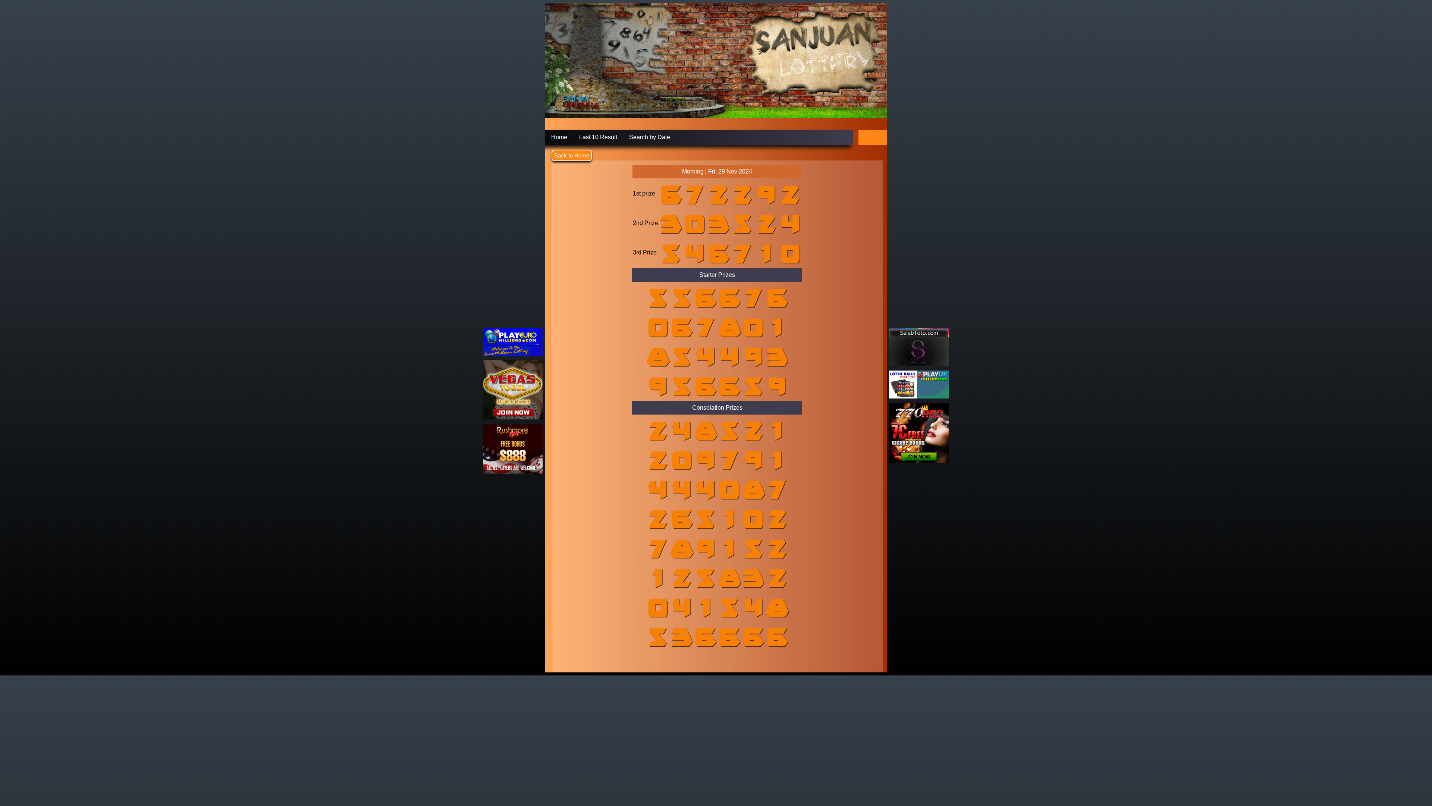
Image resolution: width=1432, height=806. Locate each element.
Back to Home (571, 155)
